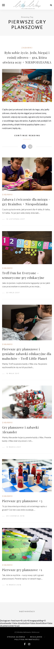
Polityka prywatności (27, 639)
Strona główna (16, 637)
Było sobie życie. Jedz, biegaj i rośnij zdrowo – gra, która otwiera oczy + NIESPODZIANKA (27, 57)
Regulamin (36, 637)
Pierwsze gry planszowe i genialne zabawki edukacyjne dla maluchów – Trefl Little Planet (26, 354)
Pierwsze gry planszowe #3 (22, 501)
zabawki (27, 47)
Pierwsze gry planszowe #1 (22, 570)
